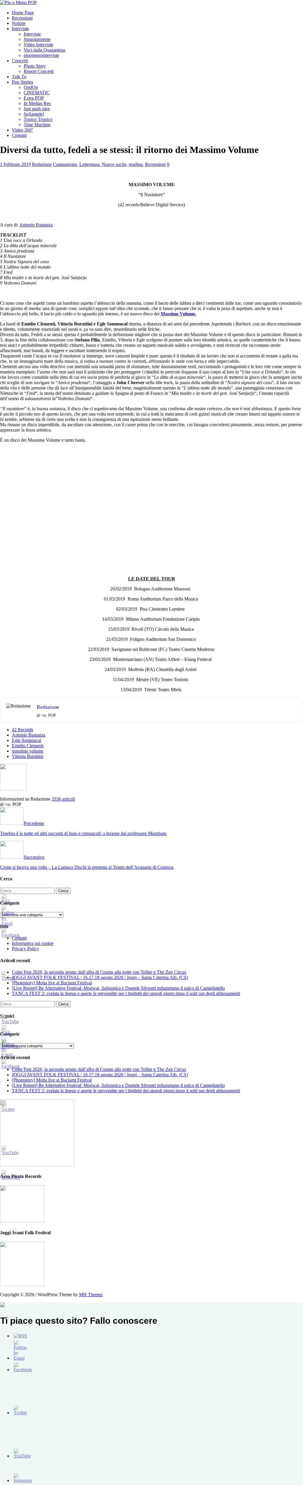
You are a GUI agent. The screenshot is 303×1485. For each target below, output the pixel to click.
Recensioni (22, 17)
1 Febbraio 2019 (15, 164)
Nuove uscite (114, 164)
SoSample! (34, 113)
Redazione (42, 164)
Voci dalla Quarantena (44, 49)
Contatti (19, 135)
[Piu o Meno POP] (18, 2)
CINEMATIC (37, 92)
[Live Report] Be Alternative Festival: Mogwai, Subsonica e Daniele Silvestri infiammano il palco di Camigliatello (118, 988)
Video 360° (22, 129)
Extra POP (34, 97)
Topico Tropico (38, 119)
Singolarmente (37, 39)
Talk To (19, 76)
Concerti (20, 60)
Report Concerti (39, 71)
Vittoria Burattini (27, 756)
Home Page (23, 12)
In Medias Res (37, 103)
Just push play (37, 108)
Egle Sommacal (26, 740)
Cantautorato (65, 164)
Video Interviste (38, 44)
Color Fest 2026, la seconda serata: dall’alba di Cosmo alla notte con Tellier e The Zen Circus (99, 972)
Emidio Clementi (27, 745)
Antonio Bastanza (36, 224)
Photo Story (35, 65)
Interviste (20, 28)
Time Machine (37, 124)
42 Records (22, 729)
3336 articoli (63, 798)
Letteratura (89, 164)
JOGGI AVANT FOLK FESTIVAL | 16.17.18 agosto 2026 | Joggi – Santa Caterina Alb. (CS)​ (100, 977)
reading (136, 164)
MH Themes (91, 1294)
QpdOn (31, 87)
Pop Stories (22, 81)
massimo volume (27, 750)
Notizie (18, 23)
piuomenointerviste (41, 55)
